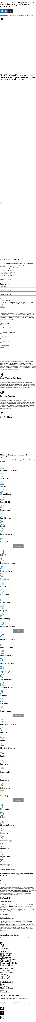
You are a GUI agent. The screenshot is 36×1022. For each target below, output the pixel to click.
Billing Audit (5, 955)
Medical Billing (6, 988)
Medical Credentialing (6, 953)
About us (4, 986)
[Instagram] (10, 11)
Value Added (5, 961)
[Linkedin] (2, 11)
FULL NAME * (4, 286)
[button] (18, 19)
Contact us (4, 992)
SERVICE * (3, 298)
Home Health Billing (9, 963)
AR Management (7, 957)
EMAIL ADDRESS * (6, 290)
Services (3, 990)
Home (2, 984)
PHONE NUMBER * (6, 294)
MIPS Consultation (8, 959)
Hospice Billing (6, 965)
